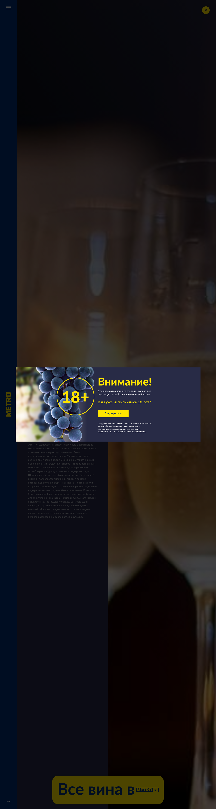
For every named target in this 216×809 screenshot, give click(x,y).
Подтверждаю (113, 413)
